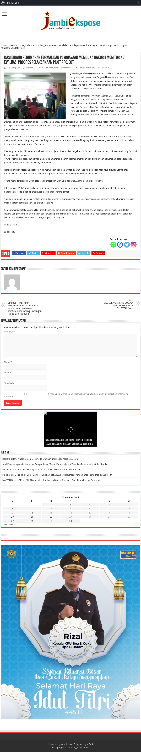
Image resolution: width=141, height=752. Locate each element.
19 (128, 512)
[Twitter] (127, 245)
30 (70, 521)
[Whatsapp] (113, 245)
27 (12, 521)
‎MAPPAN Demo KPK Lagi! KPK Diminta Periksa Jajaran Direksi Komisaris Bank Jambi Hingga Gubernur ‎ (51, 480)
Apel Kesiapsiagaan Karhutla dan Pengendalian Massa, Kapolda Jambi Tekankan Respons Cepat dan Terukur (55, 464)
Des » (11, 524)
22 (51, 517)
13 (12, 512)
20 (12, 517)
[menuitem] (3, 2)
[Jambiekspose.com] (70, 20)
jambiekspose (13, 68)
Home (4, 45)
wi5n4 (90, 744)
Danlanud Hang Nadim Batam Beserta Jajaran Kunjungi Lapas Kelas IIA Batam (40, 459)
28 (31, 521)
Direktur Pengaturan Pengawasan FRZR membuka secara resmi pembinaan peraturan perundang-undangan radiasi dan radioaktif (25, 307)
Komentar (9, 331)
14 (31, 512)
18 (109, 512)
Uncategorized (66, 68)
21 (31, 517)
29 (51, 521)
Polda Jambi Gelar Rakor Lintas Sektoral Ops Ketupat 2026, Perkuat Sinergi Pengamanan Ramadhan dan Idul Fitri (57, 475)
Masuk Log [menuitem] (13, 2)
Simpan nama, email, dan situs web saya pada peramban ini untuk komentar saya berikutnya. (66, 395)
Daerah (13, 45)
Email (7, 372)
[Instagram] (134, 245)
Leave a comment (87, 68)
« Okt (5, 524)
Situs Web (9, 383)
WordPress (66, 744)
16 (70, 512)
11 (109, 508)
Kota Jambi (25, 45)
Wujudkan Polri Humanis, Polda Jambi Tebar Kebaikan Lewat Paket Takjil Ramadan (42, 469)
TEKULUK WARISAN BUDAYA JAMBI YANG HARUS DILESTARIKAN (117, 304)
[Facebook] (120, 245)
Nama (8, 362)
